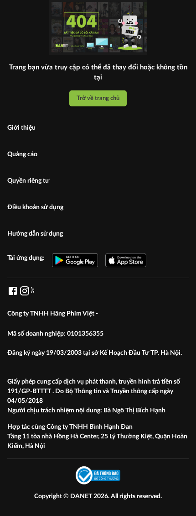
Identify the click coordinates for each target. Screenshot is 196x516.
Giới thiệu (21, 128)
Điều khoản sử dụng (35, 207)
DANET (81, 496)
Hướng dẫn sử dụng (35, 234)
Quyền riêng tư (28, 181)
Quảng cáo (22, 154)
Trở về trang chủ (98, 98)
